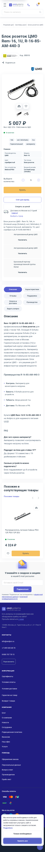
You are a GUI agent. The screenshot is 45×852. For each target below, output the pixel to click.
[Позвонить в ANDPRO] (29, 5)
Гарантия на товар (9, 695)
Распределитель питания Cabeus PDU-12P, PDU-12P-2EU (22, 531)
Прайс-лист (6, 779)
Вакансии (6, 737)
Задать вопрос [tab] (13, 309)
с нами (21, 619)
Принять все (22, 841)
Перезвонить (8, 662)
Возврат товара (8, 701)
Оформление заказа (10, 759)
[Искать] (40, 12)
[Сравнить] (36, 508)
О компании (7, 718)
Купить (22, 190)
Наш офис (6, 742)
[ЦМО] (36, 69)
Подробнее (8, 828)
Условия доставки (9, 689)
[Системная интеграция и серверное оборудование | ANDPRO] (16, 5)
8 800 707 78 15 (8, 654)
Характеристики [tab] (32, 289)
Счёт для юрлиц (22, 200)
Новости (5, 722)
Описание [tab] (13, 289)
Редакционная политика (12, 732)
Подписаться (22, 589)
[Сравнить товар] (19, 106)
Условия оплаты (9, 682)
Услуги (5, 747)
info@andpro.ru (8, 641)
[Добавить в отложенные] (26, 106)
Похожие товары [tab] (11, 496)
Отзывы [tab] (13, 296)
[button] (5, 5)
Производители (8, 775)
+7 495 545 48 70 (8, 648)
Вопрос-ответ (7, 770)
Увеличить (22, 240)
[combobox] (22, 12)
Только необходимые (22, 834)
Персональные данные (11, 765)
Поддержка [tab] (32, 296)
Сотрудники (7, 727)
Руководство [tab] (32, 302)
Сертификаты (7, 676)
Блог (4, 713)
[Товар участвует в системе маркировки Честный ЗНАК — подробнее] (10, 56)
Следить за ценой (22, 207)
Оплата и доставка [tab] (13, 302)
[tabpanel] (22, 395)
